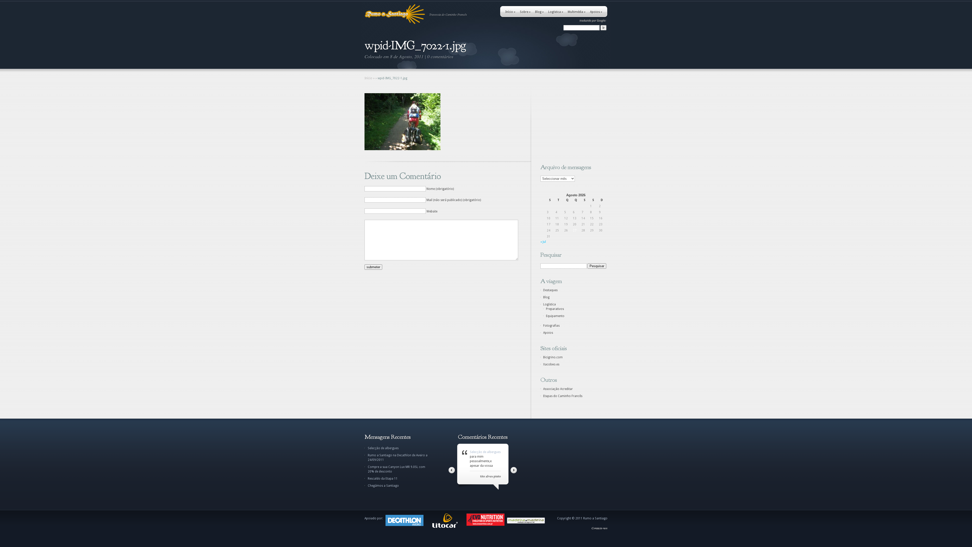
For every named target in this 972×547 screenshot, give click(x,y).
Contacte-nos (600, 528)
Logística (555, 12)
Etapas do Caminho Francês (562, 396)
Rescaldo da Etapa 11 (383, 478)
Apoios (596, 12)
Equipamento (555, 316)
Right (514, 470)
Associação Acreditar (558, 389)
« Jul (543, 242)
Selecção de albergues (383, 448)
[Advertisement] (572, 125)
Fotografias (551, 325)
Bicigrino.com (553, 357)
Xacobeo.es (551, 364)
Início (510, 12)
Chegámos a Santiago (383, 485)
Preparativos (555, 309)
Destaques (550, 290)
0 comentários (440, 56)
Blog (539, 12)
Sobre (525, 12)
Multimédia (576, 12)
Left (452, 470)
